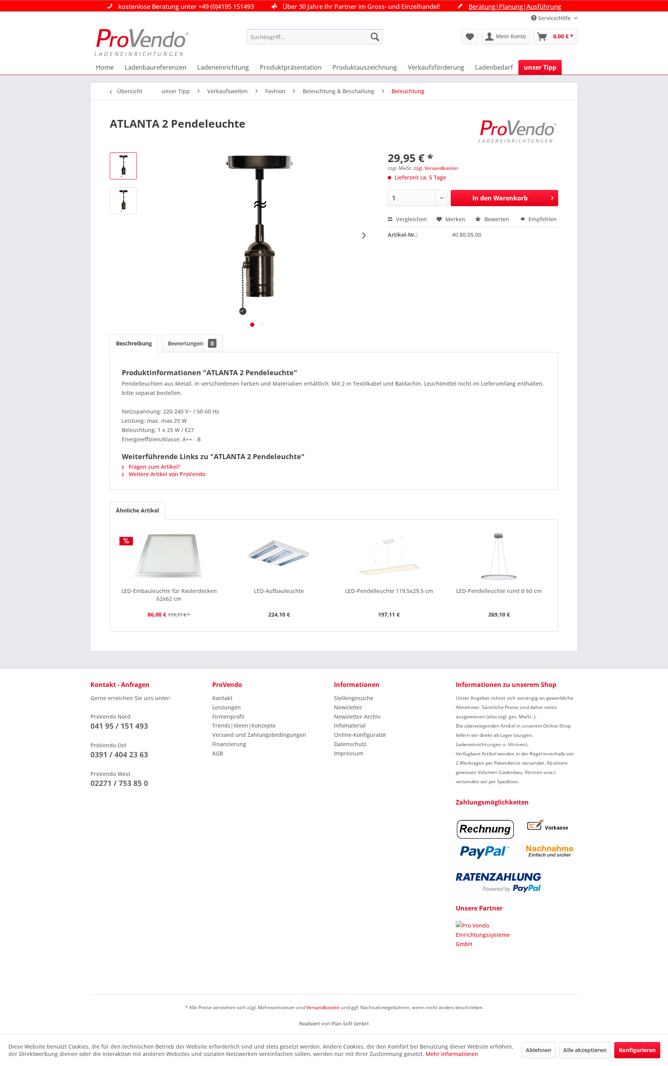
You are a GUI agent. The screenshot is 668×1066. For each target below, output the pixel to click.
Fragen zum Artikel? (153, 466)
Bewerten (497, 219)
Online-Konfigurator (360, 734)
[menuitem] (315, 36)
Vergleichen (410, 219)
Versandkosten (323, 1007)
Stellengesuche (353, 698)
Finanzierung (229, 744)
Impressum (348, 753)
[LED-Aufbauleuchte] (279, 556)
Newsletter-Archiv (357, 716)
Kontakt (222, 698)
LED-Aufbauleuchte (279, 590)
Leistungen (226, 707)
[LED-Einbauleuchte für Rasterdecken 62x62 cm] (169, 556)
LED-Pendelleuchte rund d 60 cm (499, 590)
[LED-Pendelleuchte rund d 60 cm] (499, 556)
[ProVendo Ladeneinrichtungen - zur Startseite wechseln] (141, 42)
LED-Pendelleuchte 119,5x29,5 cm (389, 590)
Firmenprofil (228, 716)
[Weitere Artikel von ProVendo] (518, 131)
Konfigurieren (637, 1050)
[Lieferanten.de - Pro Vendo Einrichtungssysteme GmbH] (517, 950)
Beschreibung (134, 343)
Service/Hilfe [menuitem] (554, 18)
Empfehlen (542, 219)
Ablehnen (538, 1050)
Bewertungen (191, 343)
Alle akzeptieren (585, 1050)
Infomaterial (350, 725)
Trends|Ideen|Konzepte (244, 725)
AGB (217, 753)
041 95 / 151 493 (119, 726)
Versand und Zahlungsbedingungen (259, 734)
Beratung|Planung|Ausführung (515, 6)
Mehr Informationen (452, 1053)
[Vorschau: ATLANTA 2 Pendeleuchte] (123, 165)
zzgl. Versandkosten (436, 168)
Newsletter (348, 707)
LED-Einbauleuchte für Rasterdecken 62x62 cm (169, 594)
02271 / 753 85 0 (119, 783)
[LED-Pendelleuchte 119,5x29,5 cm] (389, 556)
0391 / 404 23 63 (119, 755)
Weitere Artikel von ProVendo (166, 474)
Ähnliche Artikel (137, 510)
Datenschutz (350, 744)
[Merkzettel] (470, 36)
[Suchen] (375, 36)
